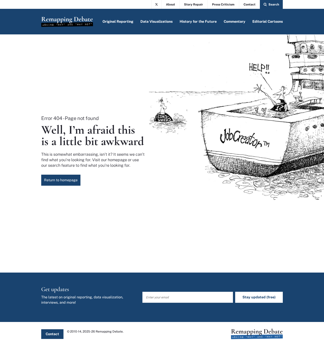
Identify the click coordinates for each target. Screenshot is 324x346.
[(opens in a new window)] (156, 4)
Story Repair (193, 4)
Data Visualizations (156, 21)
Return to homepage (61, 180)
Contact (249, 4)
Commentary (234, 21)
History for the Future (198, 21)
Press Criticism (223, 4)
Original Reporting (117, 21)
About (170, 4)
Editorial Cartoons (267, 21)
